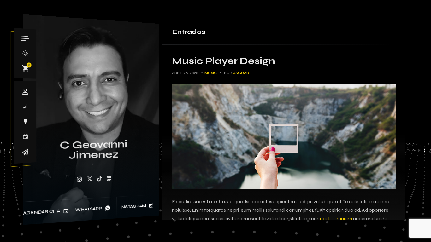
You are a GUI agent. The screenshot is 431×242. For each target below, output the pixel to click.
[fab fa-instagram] (79, 179)
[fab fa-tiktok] (99, 179)
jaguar (241, 73)
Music (210, 73)
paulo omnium (336, 219)
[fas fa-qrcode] (109, 179)
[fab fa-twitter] (89, 179)
